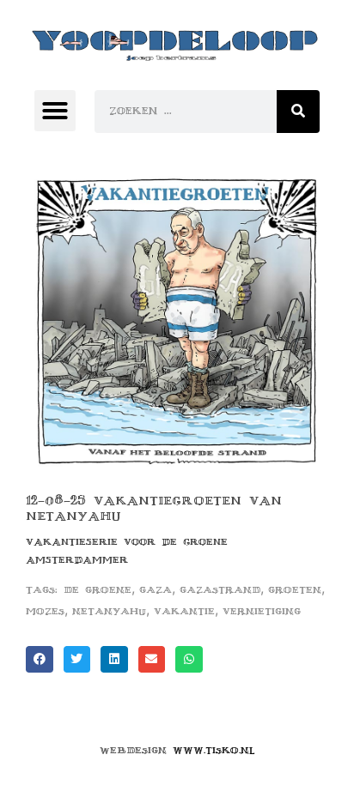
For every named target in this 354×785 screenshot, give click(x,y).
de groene (97, 589)
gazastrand (220, 589)
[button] (55, 110)
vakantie (184, 611)
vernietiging (262, 611)
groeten (294, 589)
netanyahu (109, 611)
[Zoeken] (298, 111)
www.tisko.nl (214, 750)
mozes (45, 611)
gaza (155, 589)
